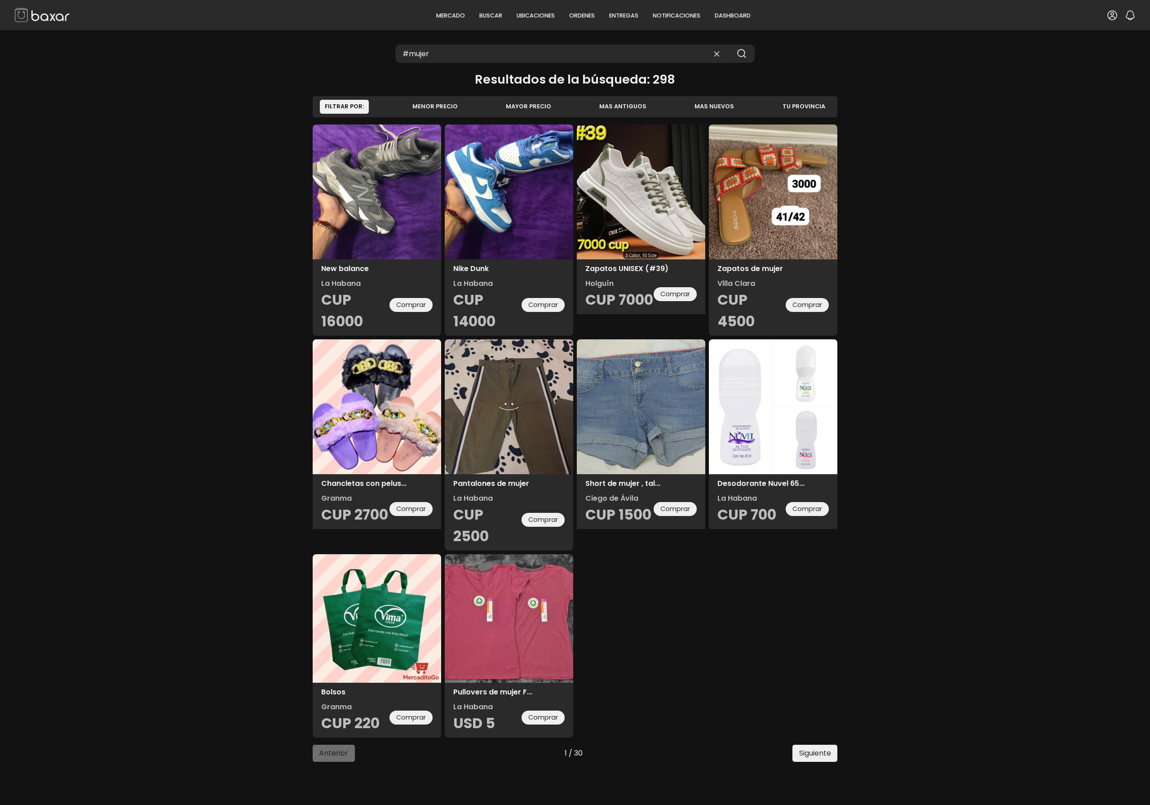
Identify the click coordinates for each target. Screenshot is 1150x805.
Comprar (411, 304)
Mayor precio (528, 106)
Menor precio (435, 106)
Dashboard (733, 15)
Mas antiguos (622, 106)
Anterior (333, 753)
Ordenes (582, 15)
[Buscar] (742, 53)
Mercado (450, 15)
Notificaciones (676, 15)
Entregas (623, 15)
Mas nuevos (714, 106)
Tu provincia (804, 106)
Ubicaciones (536, 15)
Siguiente (815, 753)
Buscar (490, 15)
